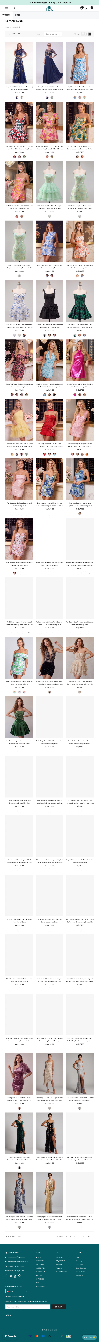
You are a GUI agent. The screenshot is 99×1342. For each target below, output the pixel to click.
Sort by (39, 34)
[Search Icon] (16, 8)
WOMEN (6, 15)
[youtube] (15, 1276)
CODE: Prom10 (49, 2)
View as (77, 34)
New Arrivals (16, 27)
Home (7, 27)
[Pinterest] (19, 1276)
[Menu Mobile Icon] (6, 8)
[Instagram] (10, 1276)
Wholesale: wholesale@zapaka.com (17, 1261)
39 (83, 1236)
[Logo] (50, 8)
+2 (89, 573)
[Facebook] (6, 1276)
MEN (17, 15)
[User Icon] (86, 8)
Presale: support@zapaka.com (16, 1257)
